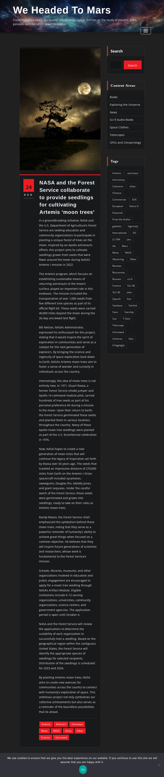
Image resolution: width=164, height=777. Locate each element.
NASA (56, 731)
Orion (68, 731)
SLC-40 (116, 292)
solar (129, 292)
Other (80, 731)
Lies (129, 239)
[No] (159, 765)
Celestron (117, 186)
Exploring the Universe (125, 105)
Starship (129, 312)
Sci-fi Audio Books (121, 120)
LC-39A (116, 239)
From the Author (121, 219)
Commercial (119, 199)
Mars (125, 246)
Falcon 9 (134, 206)
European (117, 206)
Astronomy (118, 179)
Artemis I (61, 724)
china (132, 186)
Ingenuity (133, 226)
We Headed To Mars (62, 10)
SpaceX (116, 299)
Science (45, 737)
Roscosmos (118, 272)
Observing (118, 259)
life (114, 246)
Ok (83, 769)
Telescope (118, 325)
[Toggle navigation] (146, 30)
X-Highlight (118, 345)
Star (129, 299)
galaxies (117, 226)
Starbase (117, 305)
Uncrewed (61, 737)
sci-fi (129, 279)
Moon (44, 731)
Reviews (116, 266)
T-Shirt (126, 318)
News (113, 112)
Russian (116, 279)
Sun (114, 318)
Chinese (116, 193)
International (119, 233)
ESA (134, 199)
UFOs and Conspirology (125, 142)
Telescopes (117, 135)
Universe (117, 338)
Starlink (133, 305)
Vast (131, 338)
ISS (134, 233)
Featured (117, 212)
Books (114, 97)
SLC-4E (131, 285)
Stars (115, 312)
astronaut (77, 724)
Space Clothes (119, 127)
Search (117, 51)
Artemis (46, 724)
